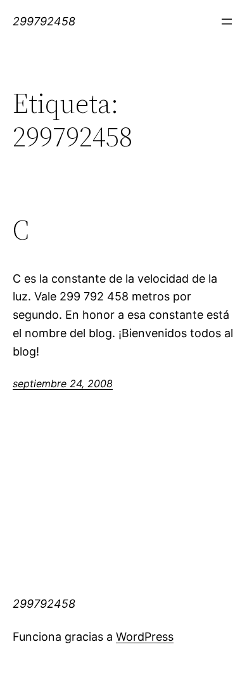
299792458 (44, 21)
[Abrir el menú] (226, 21)
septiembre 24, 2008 (63, 383)
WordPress (145, 636)
